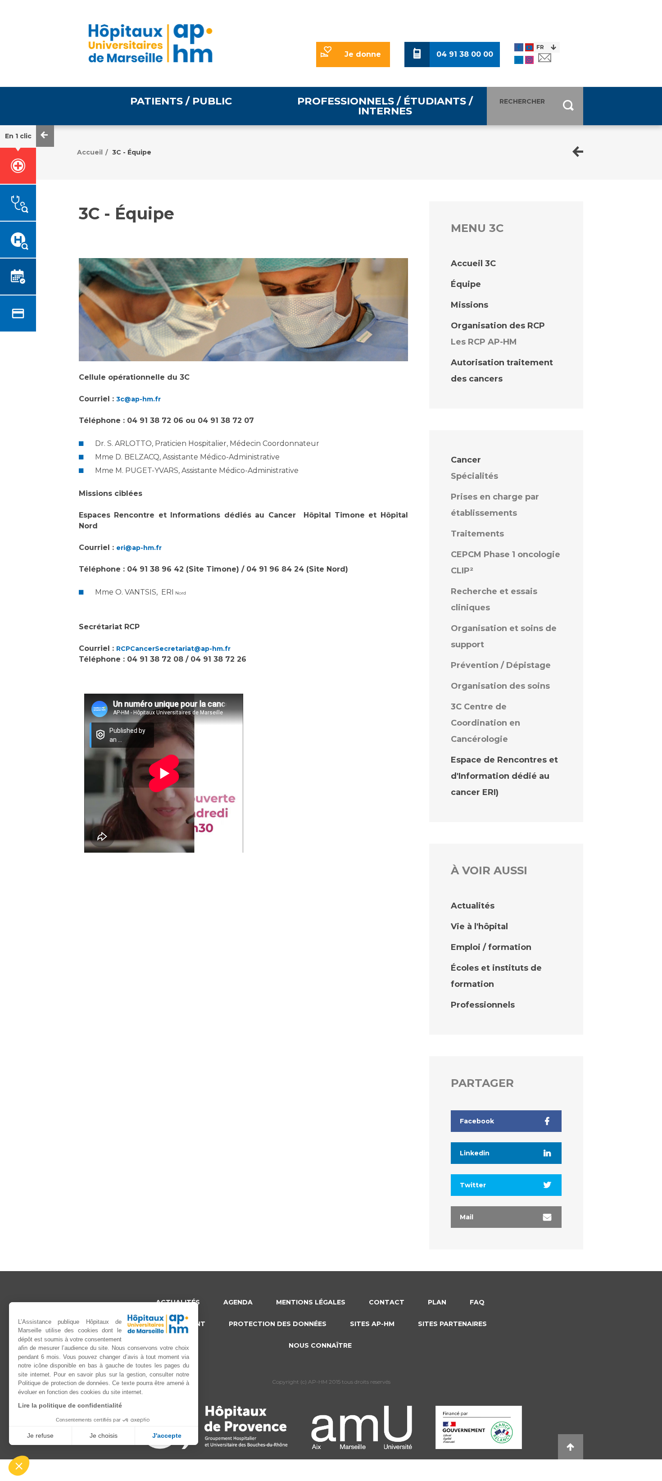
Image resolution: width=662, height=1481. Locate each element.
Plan (437, 1302)
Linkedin (475, 1153)
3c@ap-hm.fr (138, 399)
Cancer (466, 460)
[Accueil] (150, 43)
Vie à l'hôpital (479, 926)
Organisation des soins (500, 686)
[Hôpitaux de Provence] (214, 1425)
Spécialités (474, 476)
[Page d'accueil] (577, 152)
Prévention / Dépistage (501, 665)
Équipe (466, 284)
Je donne (363, 54)
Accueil (90, 152)
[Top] (570, 1446)
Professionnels (483, 1005)
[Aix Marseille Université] (361, 1427)
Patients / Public (181, 101)
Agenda (238, 1302)
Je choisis (104, 1435)
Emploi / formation (491, 947)
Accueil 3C (473, 263)
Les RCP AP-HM (484, 342)
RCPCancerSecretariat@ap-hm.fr (173, 649)
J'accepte (166, 1435)
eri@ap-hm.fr (139, 548)
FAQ (477, 1302)
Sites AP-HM (372, 1324)
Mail (466, 1217)
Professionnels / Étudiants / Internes (385, 106)
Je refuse (40, 1435)
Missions (469, 305)
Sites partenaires (452, 1324)
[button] (19, 1465)
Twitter (473, 1185)
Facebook (477, 1121)
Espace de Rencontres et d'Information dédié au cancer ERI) (504, 776)
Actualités (472, 906)
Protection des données (277, 1324)
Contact (386, 1302)
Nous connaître (320, 1345)
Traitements (477, 534)
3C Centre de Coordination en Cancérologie (485, 723)
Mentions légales (310, 1302)
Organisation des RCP (498, 326)
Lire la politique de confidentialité (70, 1405)
